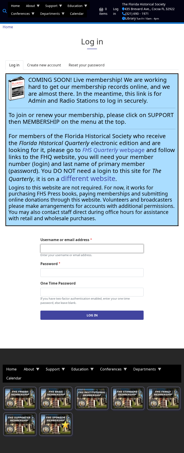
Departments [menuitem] (48, 14)
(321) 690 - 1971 (137, 13)
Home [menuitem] (15, 6)
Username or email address (64, 239)
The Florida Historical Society (143, 4)
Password (49, 263)
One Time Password (58, 283)
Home (8, 26)
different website (88, 178)
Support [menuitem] (49, 7)
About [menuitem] (29, 7)
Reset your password (87, 65)
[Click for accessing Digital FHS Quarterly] (17, 88)
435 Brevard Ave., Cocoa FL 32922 (150, 9)
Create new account (44, 65)
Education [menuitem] (73, 7)
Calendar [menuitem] (77, 13)
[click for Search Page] (5, 11)
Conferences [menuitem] (19, 14)
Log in (115, 11)
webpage (113, 150)
